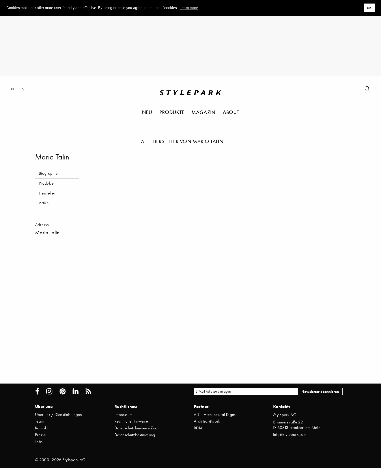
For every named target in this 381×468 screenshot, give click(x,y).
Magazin (203, 112)
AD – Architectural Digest (215, 414)
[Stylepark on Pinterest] (62, 391)
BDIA (198, 428)
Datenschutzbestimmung (134, 434)
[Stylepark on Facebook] (37, 391)
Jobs (39, 441)
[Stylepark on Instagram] (49, 391)
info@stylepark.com (289, 434)
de (13, 89)
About (231, 112)
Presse (40, 434)
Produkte (172, 112)
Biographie (48, 173)
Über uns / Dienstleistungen (58, 414)
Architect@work (207, 421)
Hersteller (47, 193)
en (22, 89)
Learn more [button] (189, 8)
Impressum (123, 414)
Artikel (44, 202)
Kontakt (41, 428)
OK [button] (369, 8)
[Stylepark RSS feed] (88, 391)
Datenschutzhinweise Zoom (137, 428)
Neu (147, 112)
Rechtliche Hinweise (131, 421)
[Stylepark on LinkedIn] (75, 391)
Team (39, 421)
